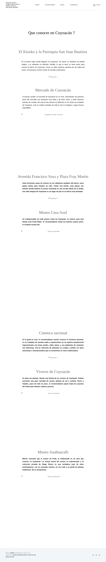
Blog (62, 5)
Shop (37, 5)
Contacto (74, 5)
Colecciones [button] (50, 5)
